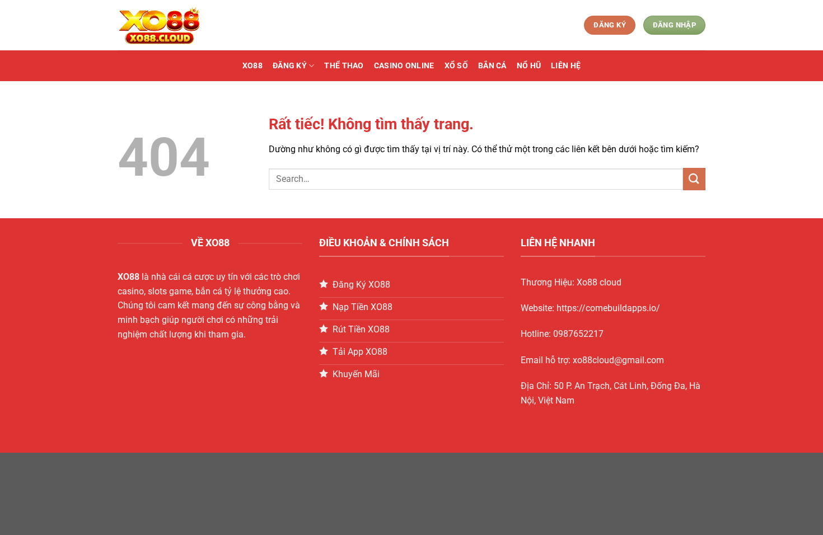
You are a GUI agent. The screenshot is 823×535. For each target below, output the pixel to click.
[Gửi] (694, 179)
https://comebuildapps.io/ (608, 308)
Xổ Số (456, 66)
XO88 (252, 66)
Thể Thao (343, 66)
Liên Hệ (566, 66)
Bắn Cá (492, 66)
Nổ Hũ (529, 66)
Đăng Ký (290, 66)
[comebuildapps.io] (174, 25)
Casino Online (404, 66)
